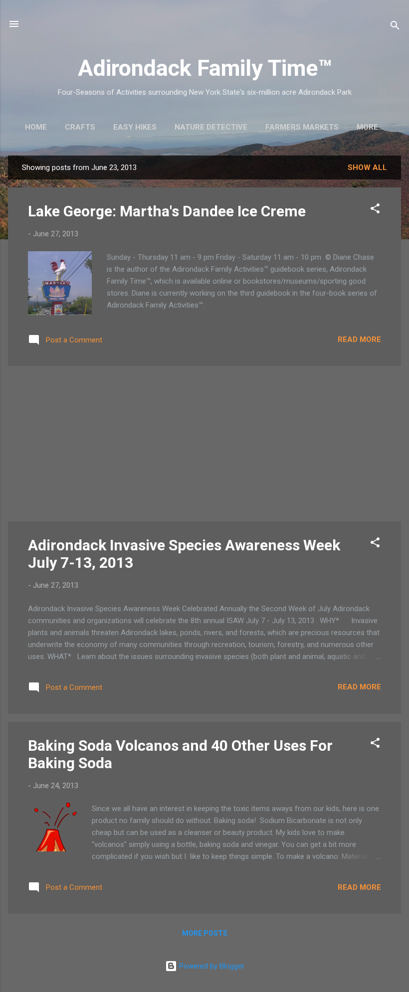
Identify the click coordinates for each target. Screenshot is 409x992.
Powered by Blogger (210, 966)
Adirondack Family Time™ (205, 68)
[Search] (395, 27)
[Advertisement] (204, 443)
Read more (359, 339)
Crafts (80, 127)
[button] (375, 210)
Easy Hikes (135, 127)
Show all (367, 167)
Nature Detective (211, 127)
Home (36, 127)
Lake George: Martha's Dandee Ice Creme (167, 211)
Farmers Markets (302, 127)
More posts (204, 933)
